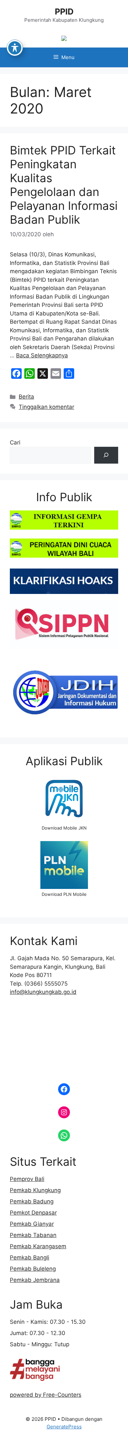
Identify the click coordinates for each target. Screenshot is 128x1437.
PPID (64, 11)
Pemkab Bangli (29, 1257)
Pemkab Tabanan (33, 1235)
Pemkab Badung (31, 1201)
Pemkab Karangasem (38, 1246)
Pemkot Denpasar (33, 1212)
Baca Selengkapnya (42, 355)
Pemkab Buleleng (33, 1268)
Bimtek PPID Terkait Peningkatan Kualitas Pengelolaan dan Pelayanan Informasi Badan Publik (63, 184)
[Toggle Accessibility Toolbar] (15, 48)
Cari (15, 442)
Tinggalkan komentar (46, 407)
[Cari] (106, 455)
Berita (26, 396)
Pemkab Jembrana (35, 1280)
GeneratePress (64, 1426)
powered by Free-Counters (45, 1394)
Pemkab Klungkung (35, 1190)
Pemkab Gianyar (32, 1224)
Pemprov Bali (27, 1179)
